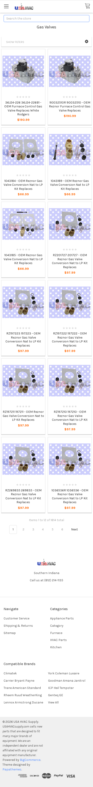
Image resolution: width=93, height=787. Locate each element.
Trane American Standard (22, 688)
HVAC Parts (58, 640)
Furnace (56, 633)
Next (75, 529)
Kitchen (56, 647)
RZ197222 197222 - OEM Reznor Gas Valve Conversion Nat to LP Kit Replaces (70, 339)
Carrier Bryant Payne (19, 681)
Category (56, 626)
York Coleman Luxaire (63, 673)
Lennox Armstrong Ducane (23, 702)
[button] (86, 41)
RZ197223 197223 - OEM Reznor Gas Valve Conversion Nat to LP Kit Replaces (23, 339)
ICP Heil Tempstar (61, 688)
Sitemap (10, 633)
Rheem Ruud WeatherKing (23, 695)
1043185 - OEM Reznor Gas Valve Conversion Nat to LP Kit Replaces (23, 259)
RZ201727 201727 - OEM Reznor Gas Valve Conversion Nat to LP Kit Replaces (70, 261)
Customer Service (16, 618)
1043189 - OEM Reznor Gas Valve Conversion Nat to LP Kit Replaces (69, 185)
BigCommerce (30, 760)
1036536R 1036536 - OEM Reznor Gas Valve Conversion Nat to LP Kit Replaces (69, 496)
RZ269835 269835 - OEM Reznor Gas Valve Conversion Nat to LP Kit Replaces (23, 496)
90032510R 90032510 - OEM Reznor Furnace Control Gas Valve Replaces (70, 106)
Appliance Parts (62, 618)
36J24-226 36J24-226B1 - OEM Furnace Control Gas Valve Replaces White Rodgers (23, 108)
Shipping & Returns (18, 626)
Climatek (10, 673)
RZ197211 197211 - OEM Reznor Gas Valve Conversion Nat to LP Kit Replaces (23, 416)
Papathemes (11, 769)
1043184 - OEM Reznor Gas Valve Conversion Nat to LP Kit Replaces (23, 185)
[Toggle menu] (6, 6)
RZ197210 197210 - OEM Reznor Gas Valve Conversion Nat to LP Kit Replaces (70, 418)
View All (53, 702)
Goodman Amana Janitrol (66, 681)
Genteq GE (55, 695)
